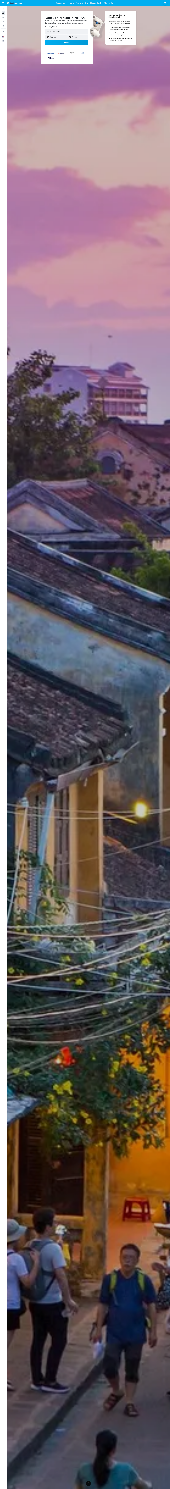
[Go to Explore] (3, 26)
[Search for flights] (3, 9)
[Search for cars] (3, 17)
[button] (3, 3)
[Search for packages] (3, 21)
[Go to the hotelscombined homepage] (14, 3)
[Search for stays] (3, 13)
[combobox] (52, 27)
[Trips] (3, 31)
